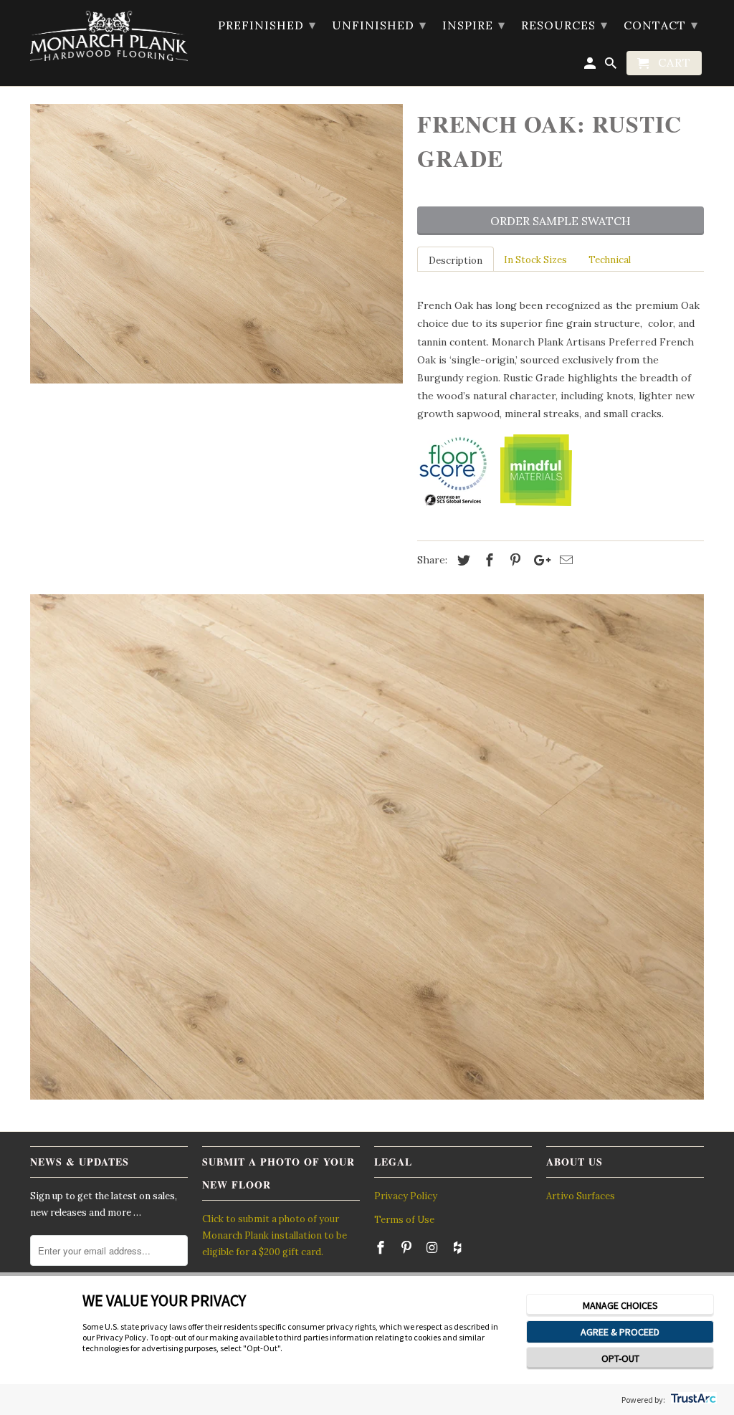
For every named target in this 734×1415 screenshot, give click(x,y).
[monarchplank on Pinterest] (408, 1247)
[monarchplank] (109, 36)
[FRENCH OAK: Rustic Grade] (216, 243)
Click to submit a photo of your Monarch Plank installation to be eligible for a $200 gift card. (274, 1236)
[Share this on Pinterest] (513, 560)
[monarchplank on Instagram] (434, 1247)
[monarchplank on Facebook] (382, 1247)
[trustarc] (692, 1399)
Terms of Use (404, 1220)
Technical (609, 260)
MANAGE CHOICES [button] (620, 1305)
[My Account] (591, 66)
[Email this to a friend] (564, 560)
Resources (564, 24)
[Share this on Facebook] (487, 560)
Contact (661, 24)
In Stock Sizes (535, 260)
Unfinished (379, 24)
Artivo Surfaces (580, 1196)
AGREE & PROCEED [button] (620, 1331)
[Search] (612, 66)
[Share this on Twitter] (461, 560)
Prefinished (267, 24)
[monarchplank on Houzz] (459, 1247)
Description (455, 260)
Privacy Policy (405, 1196)
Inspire (473, 24)
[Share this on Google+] (538, 560)
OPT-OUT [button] (620, 1358)
